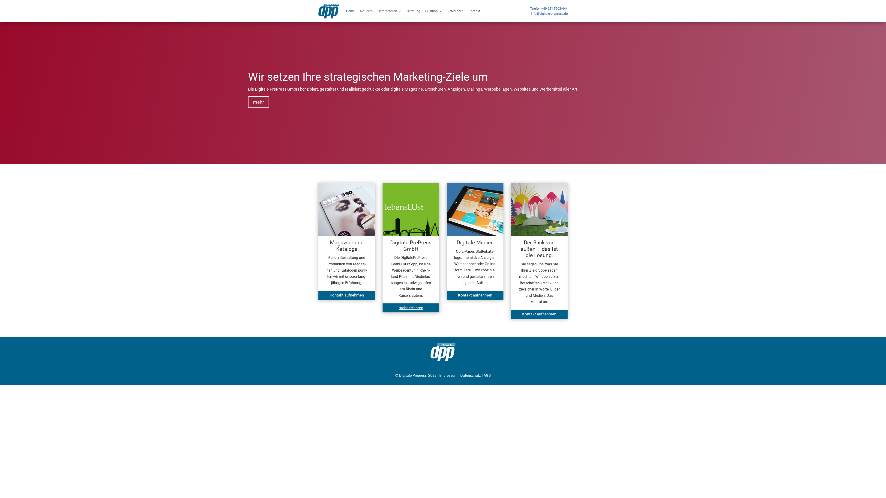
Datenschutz (470, 375)
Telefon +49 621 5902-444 (549, 8)
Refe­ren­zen (455, 11)
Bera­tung (413, 11)
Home (350, 11)
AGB (487, 375)
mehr (258, 102)
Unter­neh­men (387, 11)
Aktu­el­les (366, 11)
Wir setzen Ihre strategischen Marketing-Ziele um (368, 76)
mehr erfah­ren (411, 307)
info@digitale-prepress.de (549, 13)
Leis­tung (431, 11)
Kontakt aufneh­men (347, 295)
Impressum (448, 375)
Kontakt (474, 11)
